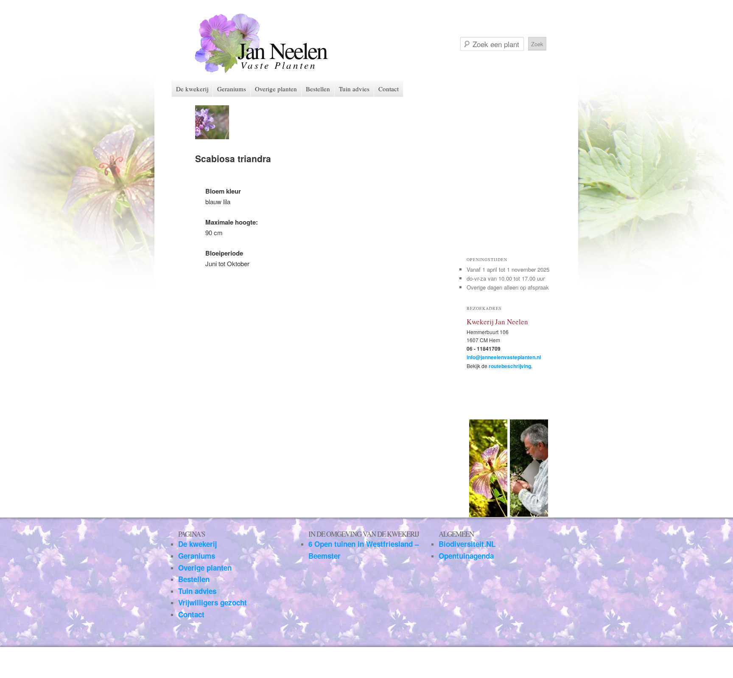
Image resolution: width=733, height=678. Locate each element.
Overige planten (276, 88)
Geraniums (231, 88)
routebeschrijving (510, 366)
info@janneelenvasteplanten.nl (504, 357)
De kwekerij (192, 88)
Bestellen (318, 88)
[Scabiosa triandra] (212, 136)
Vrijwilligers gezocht (212, 602)
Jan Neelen (282, 49)
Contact (388, 88)
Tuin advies (354, 88)
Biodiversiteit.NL (467, 544)
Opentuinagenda (466, 556)
